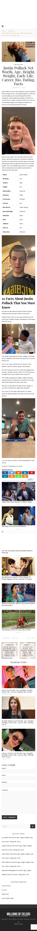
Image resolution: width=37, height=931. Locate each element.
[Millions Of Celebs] (18, 11)
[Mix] (12, 476)
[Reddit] (18, 472)
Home (3, 31)
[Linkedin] (25, 472)
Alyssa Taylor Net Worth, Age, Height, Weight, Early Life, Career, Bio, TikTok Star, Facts (17, 755)
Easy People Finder (8, 898)
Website (4, 782)
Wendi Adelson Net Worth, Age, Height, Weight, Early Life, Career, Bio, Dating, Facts (18, 722)
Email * (4, 775)
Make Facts (5, 894)
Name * (4, 768)
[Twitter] (12, 472)
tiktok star (14, 638)
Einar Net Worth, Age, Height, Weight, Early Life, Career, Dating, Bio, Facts (17, 691)
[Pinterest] (32, 472)
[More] (25, 476)
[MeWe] (5, 476)
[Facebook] (5, 472)
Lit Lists (4, 890)
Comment (5, 790)
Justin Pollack (6, 638)
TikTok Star (11, 31)
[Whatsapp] (18, 476)
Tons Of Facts (6, 886)
